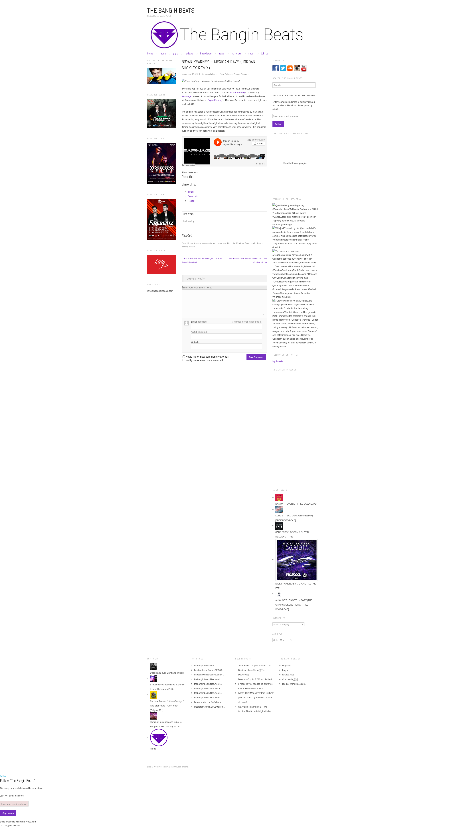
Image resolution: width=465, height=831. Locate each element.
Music (163, 53)
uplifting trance (188, 246)
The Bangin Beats (170, 10)
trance (260, 243)
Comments (290, 679)
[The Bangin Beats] (232, 36)
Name (199, 331)
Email (199, 321)
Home (150, 53)
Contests (236, 53)
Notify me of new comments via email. (207, 356)
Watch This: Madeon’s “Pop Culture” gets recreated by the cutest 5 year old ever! (256, 697)
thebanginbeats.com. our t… (208, 688)
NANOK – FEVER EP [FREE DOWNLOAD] (296, 503)
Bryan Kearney (215, 99)
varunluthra (210, 73)
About (251, 53)
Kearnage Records (226, 243)
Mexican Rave (242, 243)
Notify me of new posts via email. (204, 360)
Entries (288, 674)
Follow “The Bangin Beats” (17, 780)
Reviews (189, 53)
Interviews (206, 53)
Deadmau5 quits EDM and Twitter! (167, 672)
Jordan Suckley (237, 92)
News (222, 53)
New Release (226, 73)
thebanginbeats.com (204, 665)
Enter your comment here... (197, 287)
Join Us (264, 53)
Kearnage (186, 96)
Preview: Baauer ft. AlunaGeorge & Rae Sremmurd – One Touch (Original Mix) (167, 705)
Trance (244, 73)
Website (195, 342)
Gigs (175, 53)
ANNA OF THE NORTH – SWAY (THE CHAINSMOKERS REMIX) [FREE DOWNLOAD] (293, 604)
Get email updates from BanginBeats (294, 95)
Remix (236, 73)
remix (253, 243)
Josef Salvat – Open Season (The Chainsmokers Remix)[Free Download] (254, 670)
